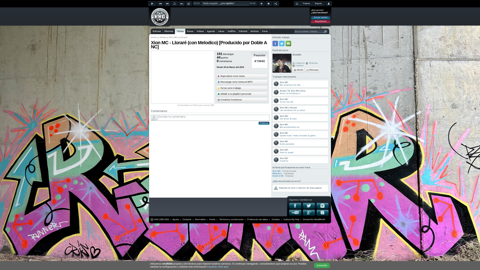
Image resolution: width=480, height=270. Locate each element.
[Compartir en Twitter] (282, 43)
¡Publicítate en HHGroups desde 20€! (195, 105)
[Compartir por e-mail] (288, 43)
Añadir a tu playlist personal (235, 94)
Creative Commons (231, 99)
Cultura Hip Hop (291, 219)
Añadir (300, 70)
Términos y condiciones (231, 219)
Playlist (306, 3)
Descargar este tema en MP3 (236, 82)
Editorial (243, 31)
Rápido (318, 3)
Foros (265, 31)
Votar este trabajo (230, 88)
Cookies (276, 219)
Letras (221, 31)
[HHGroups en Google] (309, 215)
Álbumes (168, 31)
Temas (180, 31)
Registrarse (320, 21)
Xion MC (173, 37)
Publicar (264, 123)
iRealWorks (319, 219)
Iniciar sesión (321, 17)
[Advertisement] (240, 16)
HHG (156, 219)
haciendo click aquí (217, 266)
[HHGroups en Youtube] (295, 215)
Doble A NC (278, 176)
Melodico (277, 173)
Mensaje (313, 70)
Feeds (212, 219)
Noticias (157, 31)
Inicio (154, 37)
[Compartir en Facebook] (275, 43)
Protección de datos (257, 219)
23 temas (313, 63)
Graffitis (232, 31)
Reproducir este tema (232, 76)
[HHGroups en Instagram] (322, 208)
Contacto (186, 219)
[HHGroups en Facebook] (295, 208)
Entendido (322, 265)
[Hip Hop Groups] (158, 25)
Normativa (200, 219)
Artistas (254, 31)
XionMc (297, 54)
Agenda (211, 31)
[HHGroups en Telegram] (322, 215)
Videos (200, 31)
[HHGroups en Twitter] (309, 208)
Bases (190, 31)
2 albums (300, 63)
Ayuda (175, 219)
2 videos (299, 65)
